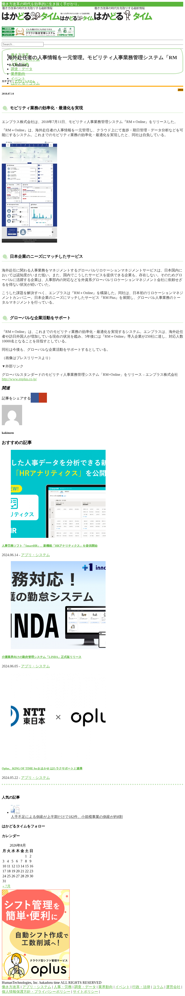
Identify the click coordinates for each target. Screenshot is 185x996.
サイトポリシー (85, 992)
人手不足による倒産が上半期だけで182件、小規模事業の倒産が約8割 (67, 817)
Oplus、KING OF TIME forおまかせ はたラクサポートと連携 (42, 768)
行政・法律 (141, 987)
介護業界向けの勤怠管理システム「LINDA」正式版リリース (41, 657)
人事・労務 (63, 987)
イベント (18, 78)
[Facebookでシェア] (35, 398)
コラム (158, 987)
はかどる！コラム (25, 83)
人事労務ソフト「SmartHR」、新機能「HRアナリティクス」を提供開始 (49, 545)
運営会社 (173, 987)
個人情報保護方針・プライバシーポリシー (36, 992)
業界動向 (18, 74)
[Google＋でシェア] (43, 398)
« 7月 (6, 886)
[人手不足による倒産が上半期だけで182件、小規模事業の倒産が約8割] (15, 812)
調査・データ (21, 69)
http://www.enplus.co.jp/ (19, 379)
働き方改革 (11, 987)
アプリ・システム (25, 81)
